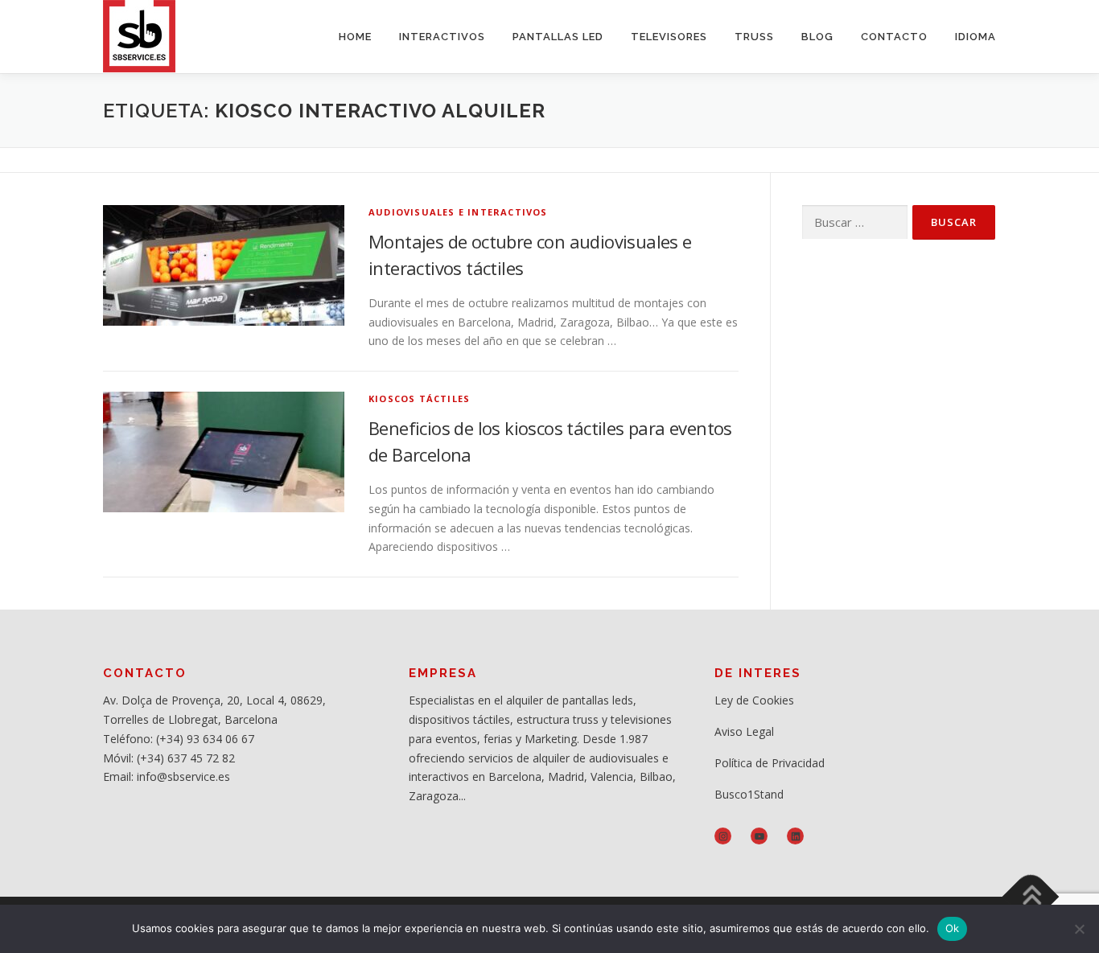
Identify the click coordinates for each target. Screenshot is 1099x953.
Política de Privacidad (769, 762)
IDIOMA (975, 37)
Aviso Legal (744, 731)
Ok (952, 928)
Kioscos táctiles (419, 398)
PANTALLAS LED (557, 37)
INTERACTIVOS (442, 37)
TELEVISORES (669, 37)
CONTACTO (894, 37)
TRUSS (754, 37)
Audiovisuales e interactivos (458, 212)
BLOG (817, 37)
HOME (355, 37)
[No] (1079, 929)
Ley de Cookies (754, 700)
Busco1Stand (749, 794)
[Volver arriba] (1031, 897)
